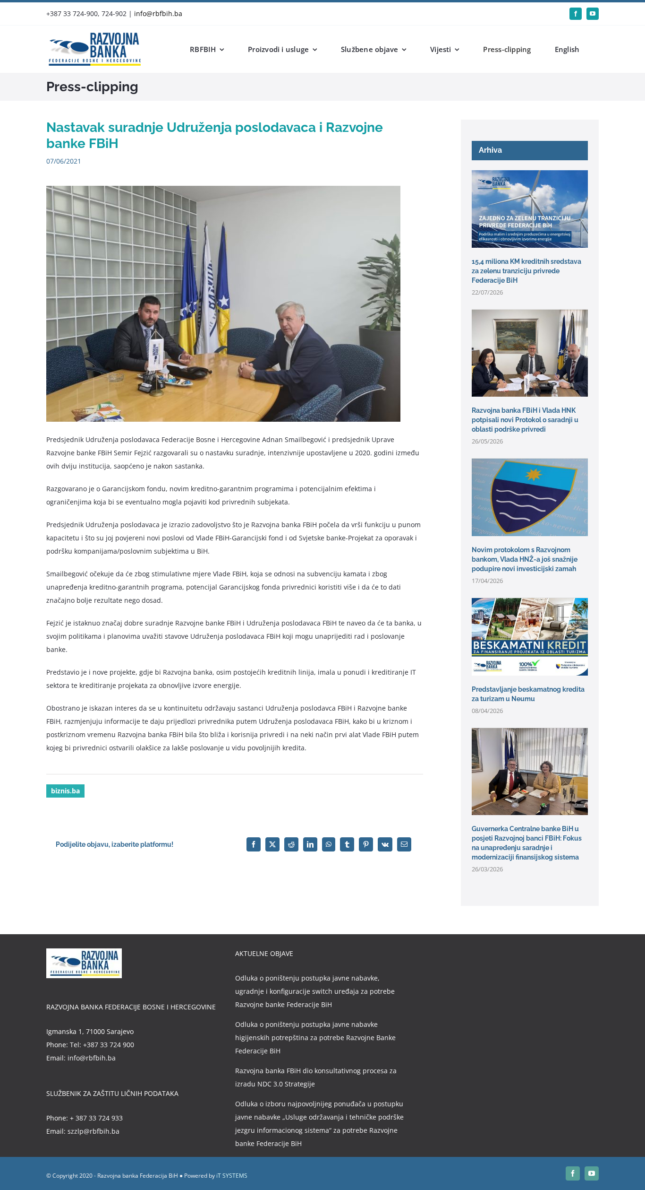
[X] (272, 844)
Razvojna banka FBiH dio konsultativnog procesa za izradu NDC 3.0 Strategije (316, 1077)
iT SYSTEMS (231, 1176)
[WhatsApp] (329, 844)
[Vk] (385, 844)
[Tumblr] (347, 844)
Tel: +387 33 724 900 (102, 1044)
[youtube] (592, 14)
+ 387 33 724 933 (96, 1117)
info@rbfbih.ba (158, 13)
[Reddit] (291, 844)
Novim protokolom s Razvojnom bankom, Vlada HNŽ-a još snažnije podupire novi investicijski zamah (524, 559)
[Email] (404, 844)
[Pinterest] (365, 844)
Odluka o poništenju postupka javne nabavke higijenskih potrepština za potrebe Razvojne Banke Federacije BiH (315, 1037)
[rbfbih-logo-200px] (93, 35)
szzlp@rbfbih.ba (93, 1131)
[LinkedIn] (310, 844)
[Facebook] (253, 844)
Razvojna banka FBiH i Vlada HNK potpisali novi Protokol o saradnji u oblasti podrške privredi (525, 420)
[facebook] (575, 14)
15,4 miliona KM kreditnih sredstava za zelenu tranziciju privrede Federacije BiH (526, 271)
